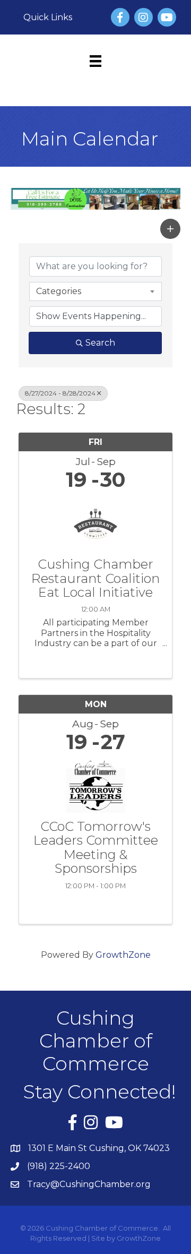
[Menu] (95, 61)
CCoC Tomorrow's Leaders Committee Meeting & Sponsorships (95, 848)
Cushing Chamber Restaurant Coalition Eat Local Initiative (95, 578)
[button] (170, 229)
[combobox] (95, 291)
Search (100, 343)
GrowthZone (123, 955)
